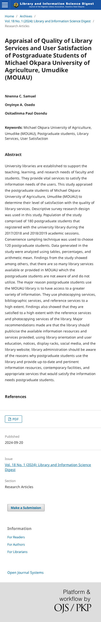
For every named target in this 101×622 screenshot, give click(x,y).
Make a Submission (26, 507)
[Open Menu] (5, 5)
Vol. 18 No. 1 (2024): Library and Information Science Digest (48, 21)
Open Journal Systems (25, 572)
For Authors (16, 544)
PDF (15, 419)
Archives (26, 16)
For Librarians (17, 552)
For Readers (16, 537)
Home (9, 16)
